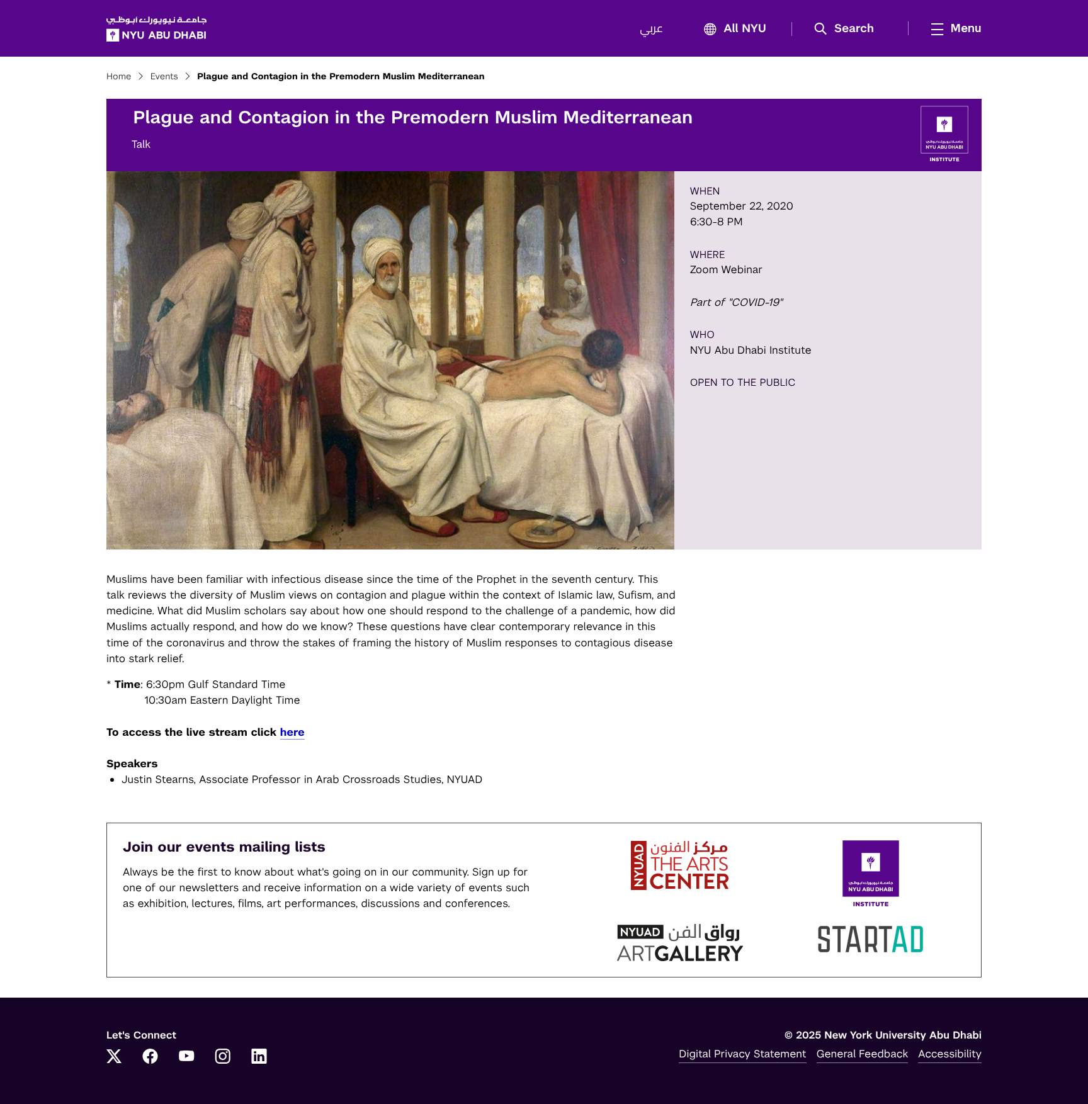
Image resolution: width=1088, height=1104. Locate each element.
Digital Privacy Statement (742, 1054)
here (292, 732)
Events (164, 76)
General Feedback (863, 1054)
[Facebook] (150, 1057)
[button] (848, 29)
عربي (651, 29)
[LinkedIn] (259, 1057)
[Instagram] (223, 1057)
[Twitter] (114, 1057)
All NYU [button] (744, 29)
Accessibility (950, 1054)
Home (119, 76)
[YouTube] (186, 1057)
